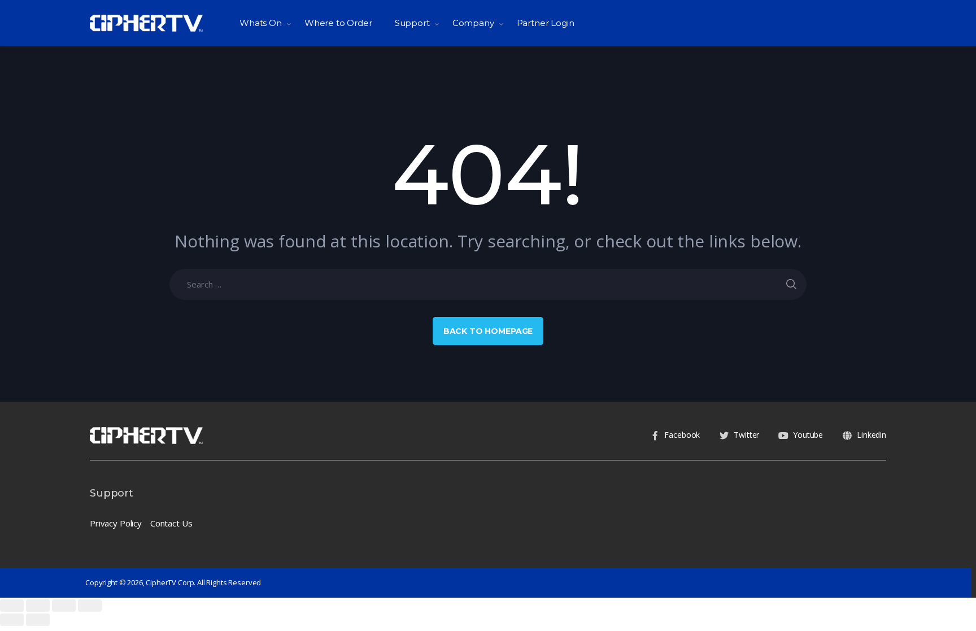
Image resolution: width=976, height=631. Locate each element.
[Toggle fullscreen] (64, 605)
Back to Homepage (488, 331)
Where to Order (338, 23)
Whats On (260, 23)
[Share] (38, 605)
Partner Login (545, 23)
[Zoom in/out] (90, 605)
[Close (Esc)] (12, 605)
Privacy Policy (116, 523)
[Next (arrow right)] (38, 619)
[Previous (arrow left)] (12, 619)
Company (473, 23)
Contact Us (171, 523)
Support (412, 23)
